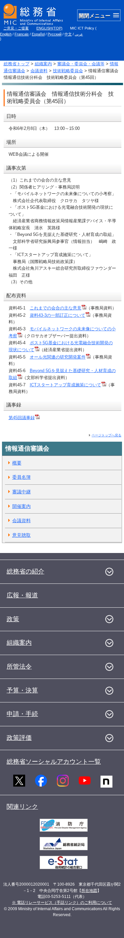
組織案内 (43, 63)
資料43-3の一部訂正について (57, 315)
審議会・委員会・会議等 (80, 63)
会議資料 (39, 70)
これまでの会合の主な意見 (55, 307)
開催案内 (21, 506)
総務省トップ (16, 63)
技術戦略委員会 (68, 70)
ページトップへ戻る (106, 435)
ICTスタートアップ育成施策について (65, 384)
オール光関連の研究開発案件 (58, 357)
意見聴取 (21, 535)
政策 (13, 619)
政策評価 (19, 737)
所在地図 (89, 891)
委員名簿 (21, 477)
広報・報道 (22, 595)
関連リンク (22, 806)
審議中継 (21, 491)
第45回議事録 (22, 417)
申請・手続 (22, 713)
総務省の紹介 (25, 571)
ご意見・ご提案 (16, 28)
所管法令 (19, 666)
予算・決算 (22, 690)
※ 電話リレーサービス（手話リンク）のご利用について (62, 903)
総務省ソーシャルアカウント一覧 (54, 761)
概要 (16, 463)
